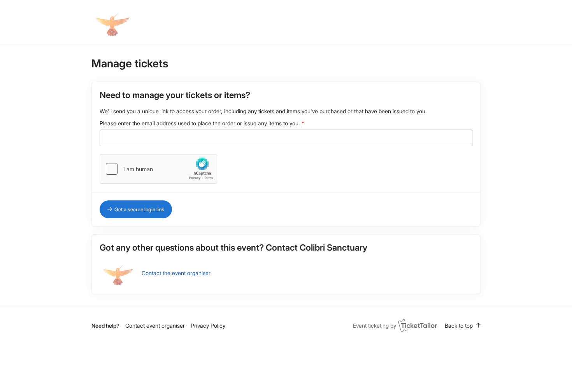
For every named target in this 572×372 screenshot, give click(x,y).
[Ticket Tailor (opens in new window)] (417, 325)
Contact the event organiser (176, 273)
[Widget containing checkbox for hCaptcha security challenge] (158, 169)
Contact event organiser (155, 325)
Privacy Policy (208, 325)
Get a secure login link (139, 209)
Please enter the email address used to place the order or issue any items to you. (200, 123)
